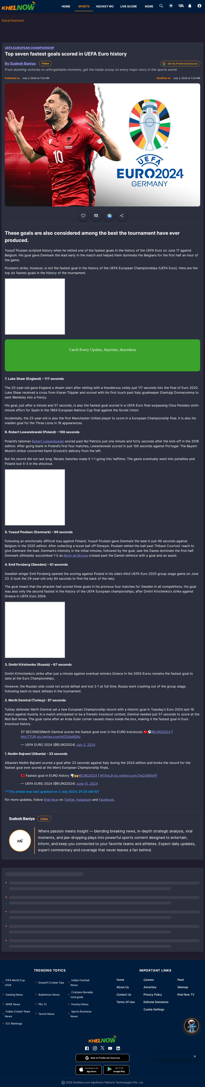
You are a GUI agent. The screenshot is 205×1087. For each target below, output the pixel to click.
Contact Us (124, 994)
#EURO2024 (161, 732)
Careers (149, 979)
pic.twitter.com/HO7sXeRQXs (58, 737)
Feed (180, 979)
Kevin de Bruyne (76, 555)
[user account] (199, 6)
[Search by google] (161, 6)
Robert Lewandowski (48, 441)
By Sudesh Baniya (20, 63)
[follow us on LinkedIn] (118, 1048)
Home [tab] (66, 6)
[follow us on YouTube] (110, 1048)
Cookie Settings (154, 1009)
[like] (83, 215)
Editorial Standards (156, 1002)
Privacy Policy (153, 994)
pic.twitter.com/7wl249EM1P (135, 776)
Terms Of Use (126, 1002)
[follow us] (109, 215)
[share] (122, 215)
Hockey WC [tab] (105, 6)
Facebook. (107, 800)
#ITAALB (106, 776)
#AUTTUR (28, 737)
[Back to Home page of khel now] (19, 6)
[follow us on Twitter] (102, 1048)
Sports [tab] (83, 6)
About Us (123, 987)
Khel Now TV (185, 994)
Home (120, 979)
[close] (194, 1056)
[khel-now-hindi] (181, 6)
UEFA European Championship (29, 48)
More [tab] (149, 6)
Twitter (69, 800)
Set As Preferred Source (183, 63)
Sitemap (182, 987)
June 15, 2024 (87, 784)
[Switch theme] (171, 6)
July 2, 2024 (85, 745)
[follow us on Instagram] (94, 1048)
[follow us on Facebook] (86, 1048)
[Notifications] (190, 6)
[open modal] (191, 1025)
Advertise (150, 987)
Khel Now (51, 800)
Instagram (83, 800)
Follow (45, 63)
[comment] (96, 215)
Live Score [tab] (128, 6)
